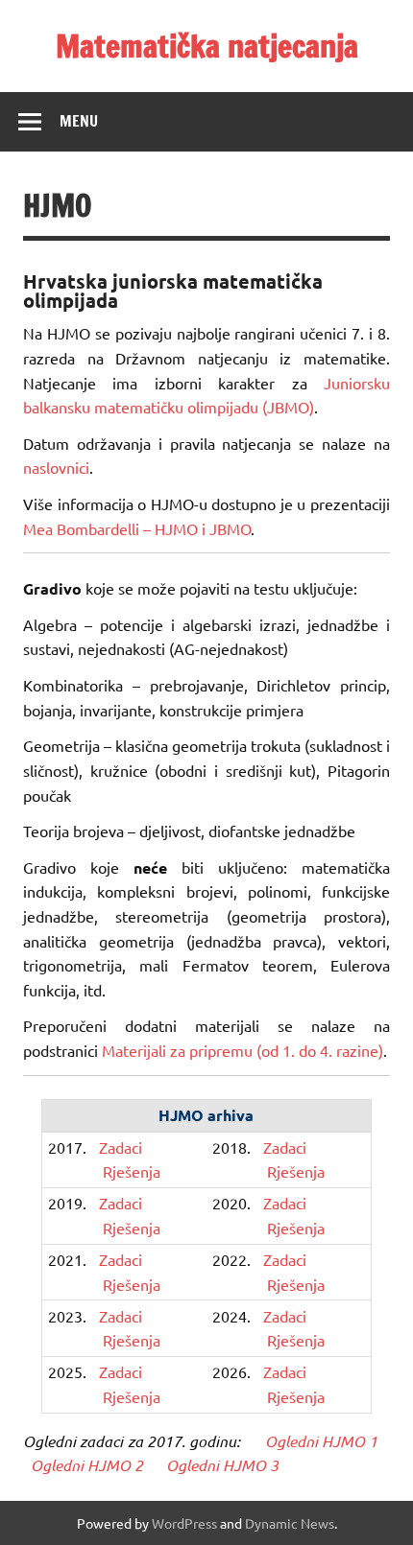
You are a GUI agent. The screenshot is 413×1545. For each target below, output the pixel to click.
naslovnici (56, 467)
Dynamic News (289, 1523)
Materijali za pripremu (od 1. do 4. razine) (242, 1050)
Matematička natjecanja (207, 46)
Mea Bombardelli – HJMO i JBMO (137, 528)
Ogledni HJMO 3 (222, 1465)
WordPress (184, 1523)
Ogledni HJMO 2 (87, 1465)
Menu (79, 120)
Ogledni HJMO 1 (321, 1441)
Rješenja (131, 1171)
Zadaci (120, 1147)
